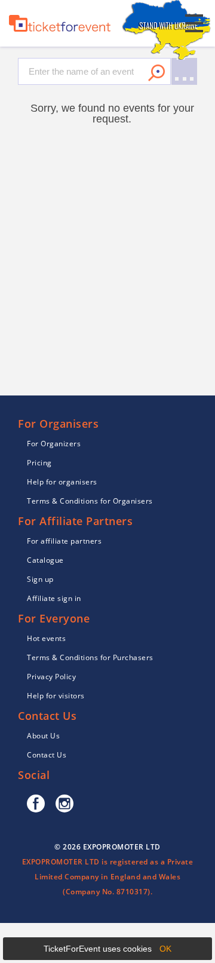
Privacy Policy (51, 676)
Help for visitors (56, 696)
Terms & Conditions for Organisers (90, 501)
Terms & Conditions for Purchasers (90, 657)
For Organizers (54, 443)
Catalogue (45, 560)
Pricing (39, 463)
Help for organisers (62, 482)
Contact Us (46, 755)
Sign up (40, 579)
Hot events (46, 638)
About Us (43, 736)
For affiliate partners (64, 541)
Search (156, 73)
